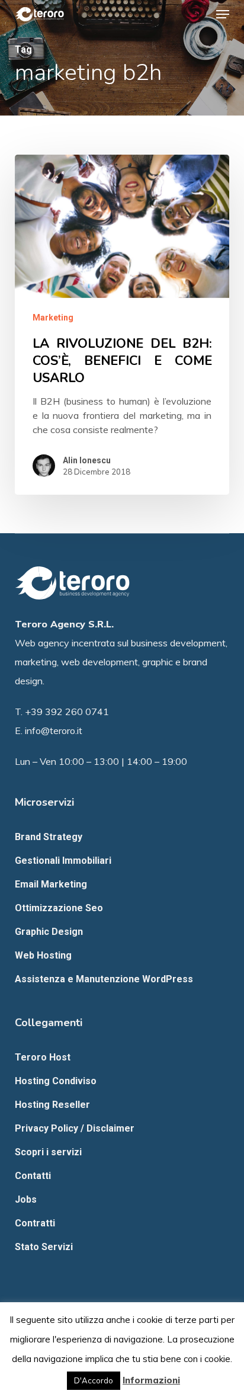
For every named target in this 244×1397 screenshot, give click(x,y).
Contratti (35, 1223)
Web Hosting (43, 955)
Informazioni (151, 1380)
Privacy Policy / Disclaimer (74, 1128)
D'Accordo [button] (93, 1380)
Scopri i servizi (48, 1152)
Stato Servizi (44, 1246)
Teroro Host (42, 1057)
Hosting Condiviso (56, 1081)
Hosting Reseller (52, 1104)
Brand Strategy (48, 836)
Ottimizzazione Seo (59, 908)
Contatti (33, 1175)
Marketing (53, 317)
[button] (222, 14)
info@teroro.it (53, 730)
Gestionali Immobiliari (63, 860)
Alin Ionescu (87, 460)
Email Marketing (51, 884)
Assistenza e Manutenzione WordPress (104, 979)
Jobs (26, 1199)
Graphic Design (49, 931)
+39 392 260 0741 (67, 711)
